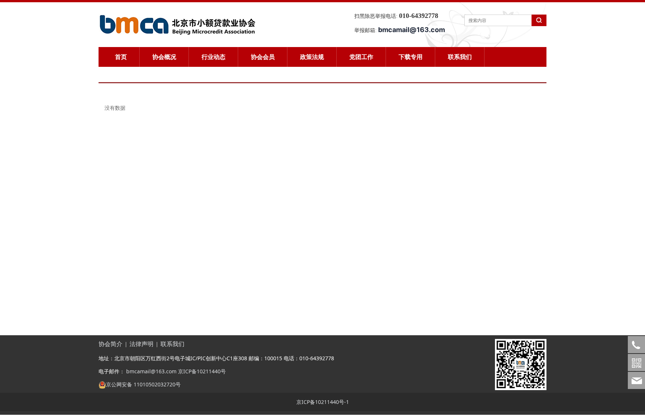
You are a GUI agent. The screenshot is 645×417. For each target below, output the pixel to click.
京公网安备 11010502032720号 (143, 384)
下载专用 (411, 57)
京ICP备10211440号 (202, 371)
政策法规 (312, 57)
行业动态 (213, 57)
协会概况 (164, 57)
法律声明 (141, 344)
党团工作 (361, 57)
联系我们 (460, 57)
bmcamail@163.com (151, 371)
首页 (121, 57)
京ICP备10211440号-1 (322, 401)
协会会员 (263, 57)
